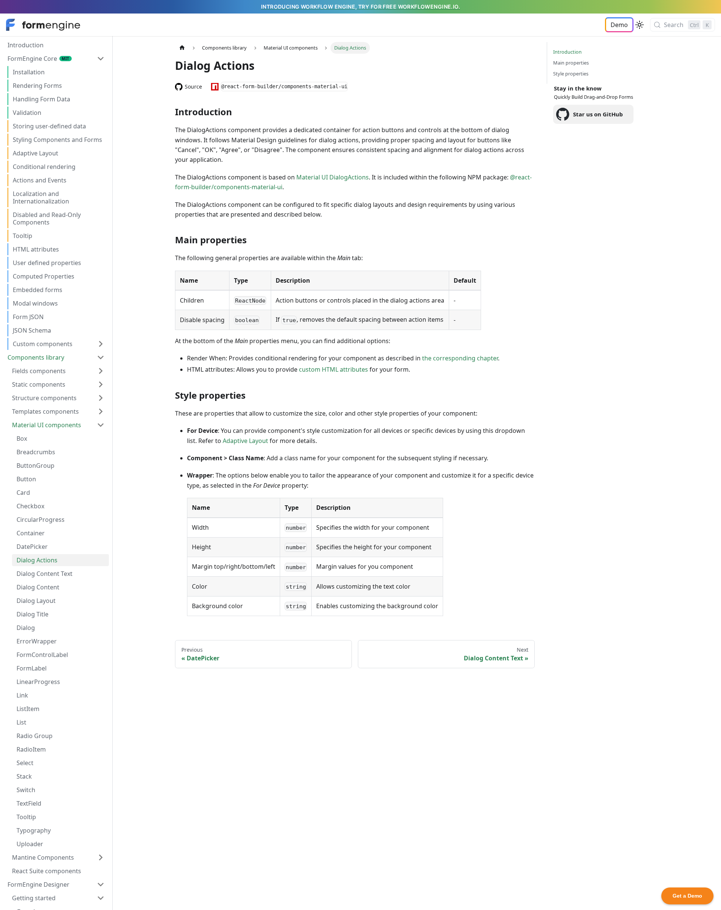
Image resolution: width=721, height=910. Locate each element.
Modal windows (35, 303)
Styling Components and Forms (57, 140)
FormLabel (32, 668)
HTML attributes (36, 249)
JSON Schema (32, 330)
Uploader (30, 844)
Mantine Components (43, 857)
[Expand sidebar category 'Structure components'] (100, 398)
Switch (26, 790)
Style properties (570, 73)
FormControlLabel (42, 655)
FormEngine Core (32, 58)
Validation (27, 112)
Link (22, 695)
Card (23, 492)
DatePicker (32, 546)
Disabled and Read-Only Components (47, 218)
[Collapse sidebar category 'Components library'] (100, 357)
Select (25, 763)
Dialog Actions (37, 560)
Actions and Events (39, 180)
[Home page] (182, 48)
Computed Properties (43, 276)
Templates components (45, 411)
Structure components (44, 398)
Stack (24, 776)
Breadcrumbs (36, 452)
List (21, 722)
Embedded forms (37, 290)
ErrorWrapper (37, 641)
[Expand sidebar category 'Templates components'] (100, 411)
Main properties (571, 62)
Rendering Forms (37, 85)
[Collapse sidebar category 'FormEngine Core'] (100, 59)
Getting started (34, 898)
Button (26, 479)
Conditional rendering (44, 167)
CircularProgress (41, 519)
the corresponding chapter (460, 358)
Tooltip (22, 236)
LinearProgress (38, 682)
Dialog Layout (36, 601)
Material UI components (46, 425)
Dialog (26, 628)
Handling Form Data (41, 99)
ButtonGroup (35, 465)
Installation (29, 72)
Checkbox (30, 506)
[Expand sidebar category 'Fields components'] (100, 371)
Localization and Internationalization (41, 197)
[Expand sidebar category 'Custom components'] (100, 344)
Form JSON (28, 317)
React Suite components (46, 871)
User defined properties (47, 263)
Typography (34, 830)
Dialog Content (38, 587)
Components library (36, 357)
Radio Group (35, 736)
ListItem (28, 709)
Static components (38, 384)
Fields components (39, 371)
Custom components (42, 344)
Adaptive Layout (35, 153)
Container (31, 533)
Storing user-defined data (49, 126)
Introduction (26, 45)
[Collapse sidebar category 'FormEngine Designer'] (100, 884)
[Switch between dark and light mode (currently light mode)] (640, 25)
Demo (619, 25)
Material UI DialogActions (332, 177)
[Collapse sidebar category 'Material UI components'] (100, 425)
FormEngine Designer (38, 884)
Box (22, 438)
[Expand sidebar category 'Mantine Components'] (100, 857)
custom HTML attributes (333, 369)
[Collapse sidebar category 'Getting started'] (100, 898)
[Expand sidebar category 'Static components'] (100, 384)
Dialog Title (32, 614)
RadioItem (31, 749)
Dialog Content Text (44, 574)
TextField (29, 803)
